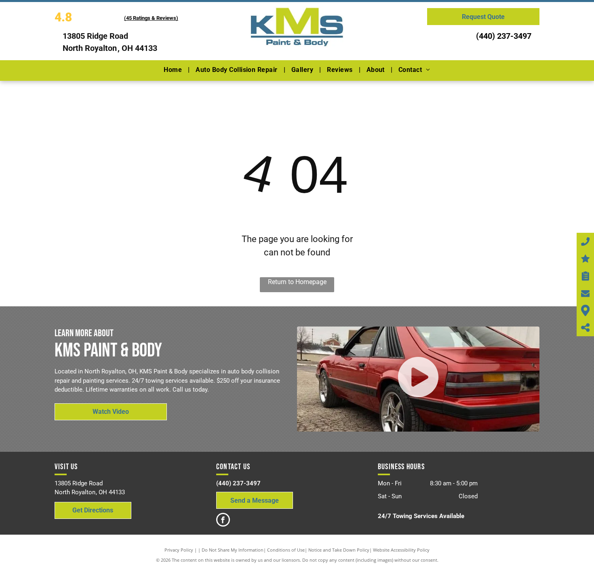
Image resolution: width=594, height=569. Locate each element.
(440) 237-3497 (503, 36)
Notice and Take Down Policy (338, 550)
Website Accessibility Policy (401, 550)
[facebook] (223, 521)
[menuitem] (174, 70)
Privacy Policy (178, 550)
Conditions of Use (286, 550)
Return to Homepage (297, 282)
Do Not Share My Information (232, 550)
